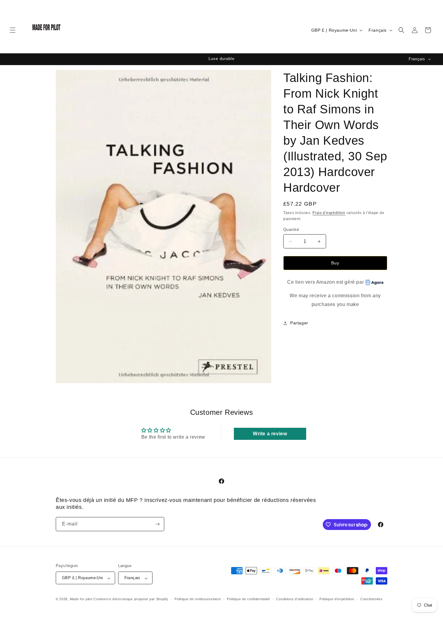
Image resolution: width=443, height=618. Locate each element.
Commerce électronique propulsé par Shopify (130, 599)
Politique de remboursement (197, 599)
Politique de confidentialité (248, 599)
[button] (12, 30)
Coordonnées (371, 599)
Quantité (291, 229)
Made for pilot (81, 599)
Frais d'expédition (329, 213)
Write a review (270, 433)
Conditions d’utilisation (294, 599)
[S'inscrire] (157, 524)
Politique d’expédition (336, 599)
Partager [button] (299, 322)
